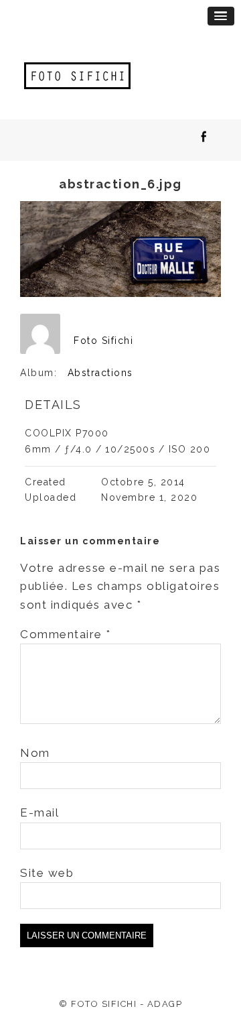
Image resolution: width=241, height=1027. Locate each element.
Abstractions (100, 372)
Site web (47, 873)
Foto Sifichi (103, 340)
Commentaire (65, 634)
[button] (221, 16)
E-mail (39, 812)
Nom (35, 753)
